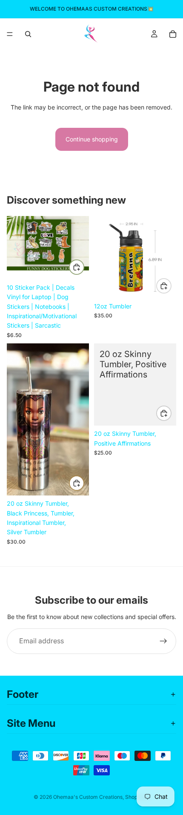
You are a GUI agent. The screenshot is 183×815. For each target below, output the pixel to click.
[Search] (28, 34)
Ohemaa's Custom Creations (88, 797)
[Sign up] (163, 641)
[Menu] (10, 34)
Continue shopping (92, 139)
